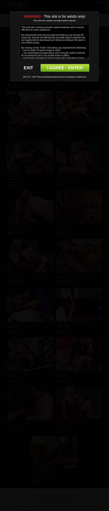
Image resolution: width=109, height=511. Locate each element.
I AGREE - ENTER (65, 67)
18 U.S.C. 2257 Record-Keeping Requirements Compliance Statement (54, 77)
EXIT (28, 67)
